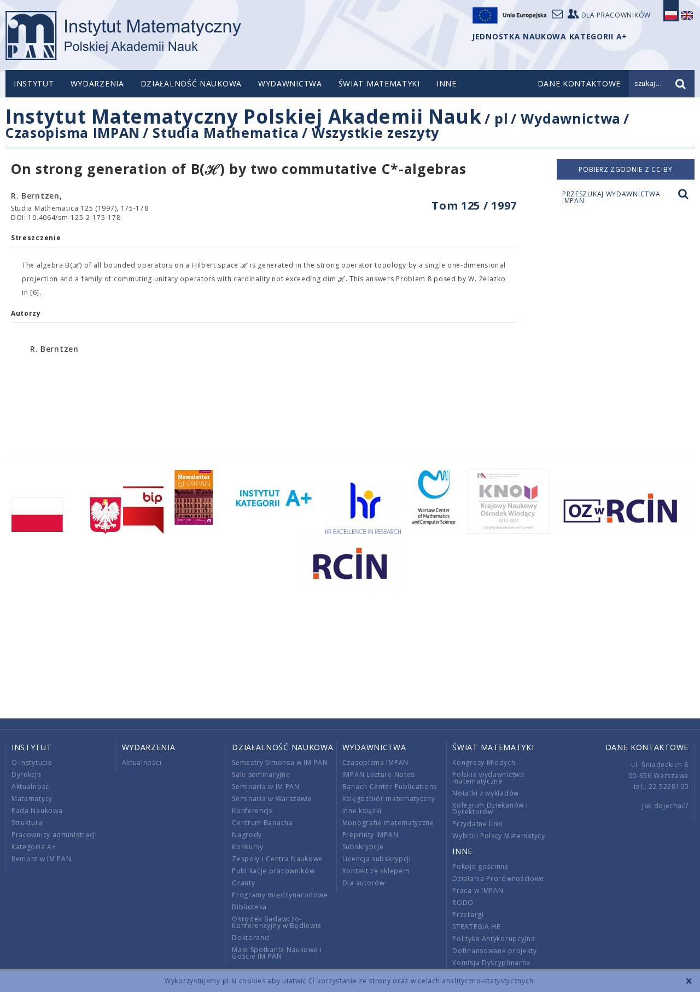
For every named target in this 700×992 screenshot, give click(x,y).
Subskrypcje (363, 846)
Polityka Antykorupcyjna (493, 938)
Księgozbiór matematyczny (388, 798)
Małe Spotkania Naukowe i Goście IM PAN (277, 953)
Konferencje (252, 810)
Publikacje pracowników (273, 870)
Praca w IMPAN (477, 890)
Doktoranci (251, 937)
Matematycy (31, 798)
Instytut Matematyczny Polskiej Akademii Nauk (243, 116)
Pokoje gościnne (480, 866)
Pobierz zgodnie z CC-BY (625, 169)
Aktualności (31, 786)
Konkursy (248, 846)
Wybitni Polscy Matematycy (498, 835)
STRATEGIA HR (476, 926)
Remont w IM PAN (41, 858)
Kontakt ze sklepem (376, 870)
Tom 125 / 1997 (474, 205)
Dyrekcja (26, 774)
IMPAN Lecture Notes (378, 774)
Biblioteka (249, 907)
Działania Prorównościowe (498, 878)
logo (123, 35)
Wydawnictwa (290, 83)
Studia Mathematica (226, 132)
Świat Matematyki (379, 83)
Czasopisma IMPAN (72, 132)
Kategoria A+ (33, 846)
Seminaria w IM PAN (266, 786)
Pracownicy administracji (54, 834)
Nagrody (247, 834)
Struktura (27, 822)
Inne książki (362, 810)
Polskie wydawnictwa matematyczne (488, 778)
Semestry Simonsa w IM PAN (280, 762)
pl (501, 118)
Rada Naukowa (36, 810)
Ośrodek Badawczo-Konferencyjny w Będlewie (277, 922)
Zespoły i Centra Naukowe (277, 858)
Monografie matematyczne (388, 822)
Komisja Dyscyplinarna (491, 962)
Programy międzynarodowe (280, 895)
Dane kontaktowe (647, 747)
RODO (463, 902)
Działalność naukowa (191, 83)
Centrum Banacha (262, 822)
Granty (243, 882)
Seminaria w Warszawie (272, 798)
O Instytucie (31, 762)
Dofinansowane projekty (494, 950)
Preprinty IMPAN (370, 834)
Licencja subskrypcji (376, 858)
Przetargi (467, 914)
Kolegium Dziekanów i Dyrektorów (490, 808)
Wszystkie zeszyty (375, 132)
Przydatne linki (477, 823)
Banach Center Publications (389, 786)
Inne (446, 83)
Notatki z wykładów (485, 793)
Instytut (34, 83)
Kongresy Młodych (483, 762)
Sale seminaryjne (261, 774)
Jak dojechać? (665, 805)
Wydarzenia (97, 83)
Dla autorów (363, 882)
